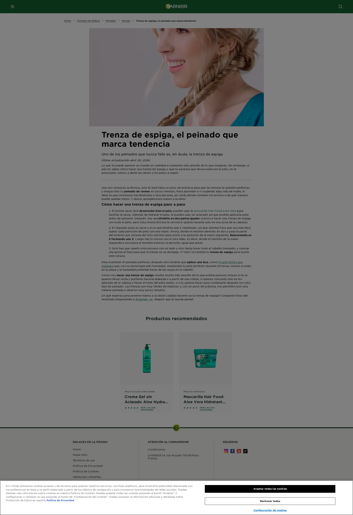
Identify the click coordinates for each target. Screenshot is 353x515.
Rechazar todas (270, 501)
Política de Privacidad (60, 500)
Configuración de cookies (270, 510)
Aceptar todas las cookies (270, 488)
